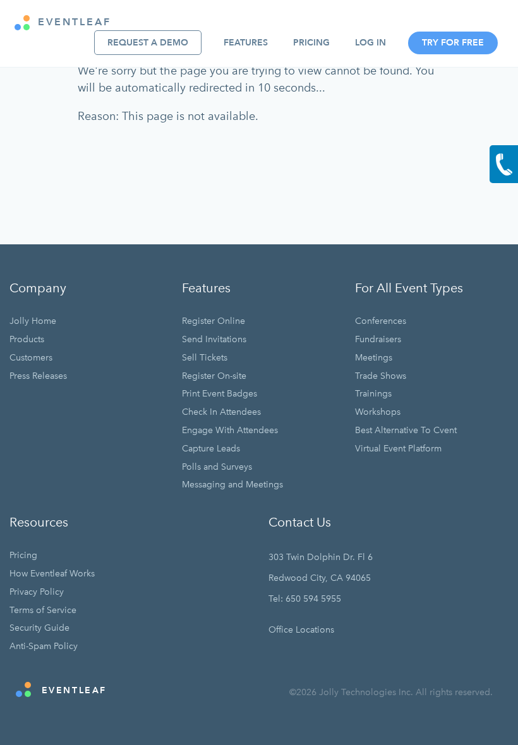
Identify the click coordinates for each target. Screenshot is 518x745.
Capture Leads (211, 448)
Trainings (373, 393)
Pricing (311, 43)
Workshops (378, 412)
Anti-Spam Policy (43, 646)
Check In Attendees (221, 412)
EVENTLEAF (72, 22)
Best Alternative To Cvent (406, 430)
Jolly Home (32, 321)
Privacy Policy (36, 592)
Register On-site (214, 376)
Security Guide (39, 628)
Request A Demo (147, 43)
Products (26, 339)
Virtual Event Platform (398, 448)
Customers (30, 357)
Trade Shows (380, 376)
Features (246, 43)
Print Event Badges (219, 393)
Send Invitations (214, 339)
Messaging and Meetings (232, 484)
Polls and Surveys (217, 467)
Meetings (373, 357)
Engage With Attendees (230, 430)
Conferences (380, 321)
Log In (370, 43)
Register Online (213, 321)
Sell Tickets (204, 357)
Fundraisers (378, 339)
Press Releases (38, 376)
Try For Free (453, 43)
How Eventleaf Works (52, 573)
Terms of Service (42, 610)
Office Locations (301, 629)
